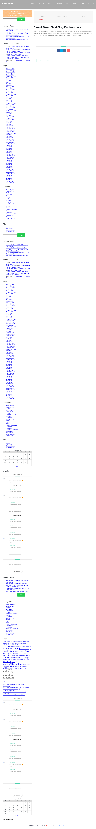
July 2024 (9, 97)
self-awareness (14, 657)
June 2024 (9, 99)
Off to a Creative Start (12, 35)
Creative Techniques (26, 646)
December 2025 (10, 72)
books (5, 643)
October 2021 (10, 120)
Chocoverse (13, 646)
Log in (8, 227)
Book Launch (10, 191)
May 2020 (9, 134)
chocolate (6, 646)
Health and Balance (11, 199)
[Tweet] (61, 50)
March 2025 (9, 85)
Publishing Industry (11, 209)
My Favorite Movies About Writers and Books (18, 50)
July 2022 (9, 114)
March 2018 (9, 167)
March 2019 (9, 152)
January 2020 (10, 140)
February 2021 (10, 127)
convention (19, 646)
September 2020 (11, 133)
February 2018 (10, 169)
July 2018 (9, 161)
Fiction (10, 651)
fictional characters (19, 651)
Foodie (8, 197)
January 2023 (10, 106)
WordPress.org (10, 231)
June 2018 (9, 163)
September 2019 (11, 143)
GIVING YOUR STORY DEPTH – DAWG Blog (18, 52)
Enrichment (26, 649)
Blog (67, 3)
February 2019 (10, 154)
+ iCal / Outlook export (82, 60)
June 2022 (9, 115)
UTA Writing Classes (15, 491)
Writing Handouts (25, 666)
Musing (8, 206)
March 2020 (9, 137)
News (7, 208)
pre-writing (15, 655)
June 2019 (9, 148)
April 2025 (9, 84)
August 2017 (9, 175)
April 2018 (9, 166)
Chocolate (9, 194)
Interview (8, 200)
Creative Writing (11, 648)
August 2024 (10, 96)
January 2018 (10, 170)
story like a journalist (25, 657)
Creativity (22, 649)
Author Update (10, 190)
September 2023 (11, 103)
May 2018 (9, 164)
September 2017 (10, 173)
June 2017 (9, 178)
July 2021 (9, 121)
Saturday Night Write (12, 214)
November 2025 (10, 73)
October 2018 (10, 158)
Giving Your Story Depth (15, 54)
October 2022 (10, 109)
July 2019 (9, 146)
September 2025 (11, 76)
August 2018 (9, 160)
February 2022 (10, 117)
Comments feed (10, 230)
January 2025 (10, 88)
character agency (11, 643)
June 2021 (9, 122)
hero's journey (21, 653)
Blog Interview (19, 641)
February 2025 (10, 87)
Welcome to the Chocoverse (22, 661)
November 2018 (10, 157)
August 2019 (9, 145)
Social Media (9, 215)
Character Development (10, 645)
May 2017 (9, 179)
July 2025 (9, 79)
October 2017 (10, 172)
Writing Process (23, 668)
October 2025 (10, 75)
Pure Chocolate (21, 655)
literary (30, 653)
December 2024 (10, 90)
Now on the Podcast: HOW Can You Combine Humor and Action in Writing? (17, 32)
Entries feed (9, 228)
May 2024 (9, 100)
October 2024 (10, 93)
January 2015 (10, 182)
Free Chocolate (14, 653)
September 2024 (11, 94)
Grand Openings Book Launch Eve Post (17, 57)
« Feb (16, 467)
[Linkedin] (64, 50)
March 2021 (9, 125)
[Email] (68, 50)
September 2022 (11, 111)
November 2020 (10, 130)
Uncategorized (10, 218)
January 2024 (10, 102)
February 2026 (10, 69)
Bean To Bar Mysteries (10, 641)
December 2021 (10, 118)
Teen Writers (13, 659)
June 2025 (9, 81)
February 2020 (10, 139)
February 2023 (10, 105)
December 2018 (10, 155)
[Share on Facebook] (58, 50)
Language (9, 202)
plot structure (9, 655)
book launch (26, 641)
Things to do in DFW (21, 659)
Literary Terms (10, 203)
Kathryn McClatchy (11, 49)
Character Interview (22, 644)
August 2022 (10, 112)
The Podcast (9, 217)
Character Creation (20, 643)
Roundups (9, 212)
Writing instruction (10, 668)
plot (4, 655)
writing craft (21, 664)
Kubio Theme (63, 825)
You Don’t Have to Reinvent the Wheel (17, 39)
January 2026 (10, 70)
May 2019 (9, 149)
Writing (12, 664)
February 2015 (10, 181)
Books (8, 193)
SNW (19, 657)
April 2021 (9, 124)
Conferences (9, 196)
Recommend (9, 211)
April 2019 (9, 151)
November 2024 (10, 91)
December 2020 (10, 128)
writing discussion (15, 666)
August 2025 (10, 78)
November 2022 (10, 108)
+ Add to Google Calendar (45, 60)
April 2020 (9, 136)
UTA (27, 659)
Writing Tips (9, 220)
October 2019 (10, 142)
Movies (8, 205)
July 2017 (9, 176)
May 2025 (9, 82)
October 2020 (10, 131)
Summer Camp (6, 659)
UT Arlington (9, 661)
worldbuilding (5, 664)
